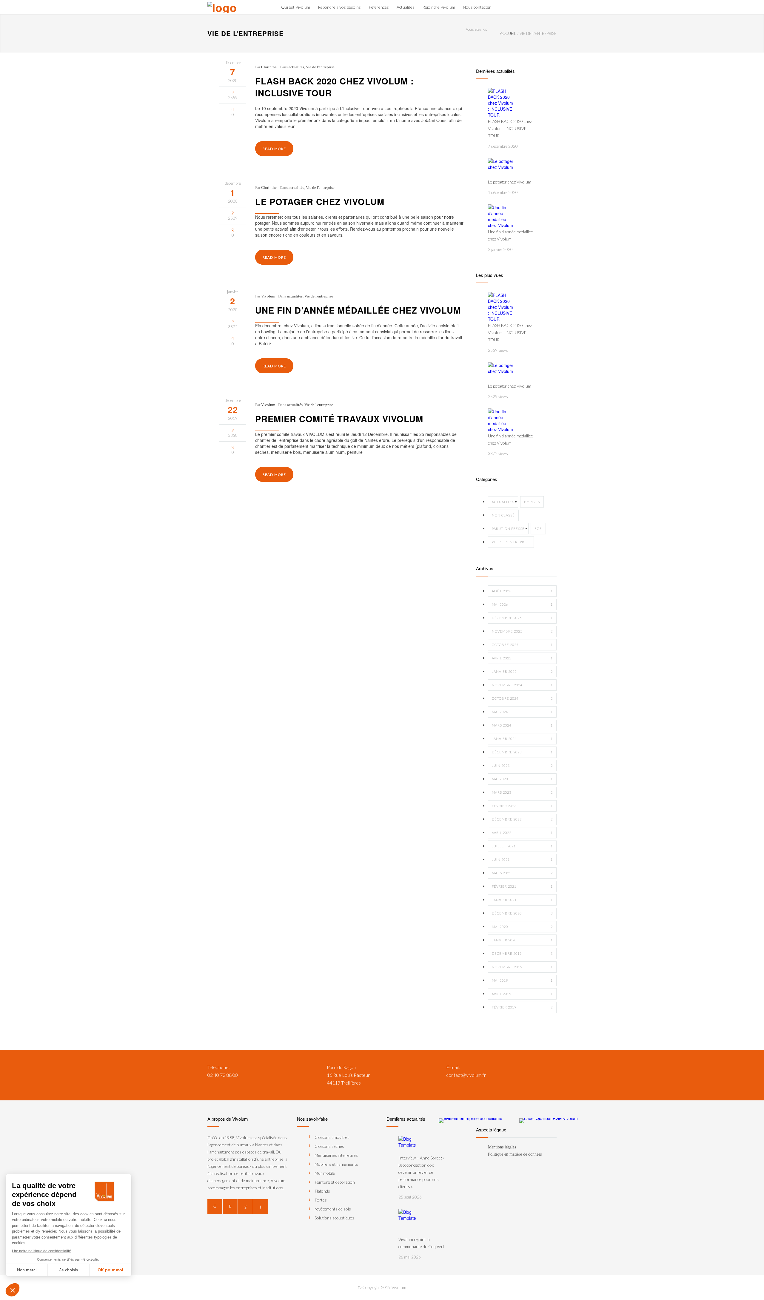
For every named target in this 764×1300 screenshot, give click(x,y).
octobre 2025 (522, 645)
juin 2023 (522, 765)
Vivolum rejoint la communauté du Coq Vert (421, 1243)
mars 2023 (522, 792)
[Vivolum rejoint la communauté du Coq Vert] (411, 1222)
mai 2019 (522, 980)
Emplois (532, 502)
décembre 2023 (522, 752)
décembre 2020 (522, 913)
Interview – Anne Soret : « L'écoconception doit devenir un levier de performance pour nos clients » (421, 1172)
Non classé (503, 515)
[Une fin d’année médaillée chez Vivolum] (501, 216)
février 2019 (522, 1007)
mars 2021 (522, 873)
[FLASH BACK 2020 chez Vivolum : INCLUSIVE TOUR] (501, 103)
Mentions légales (502, 1147)
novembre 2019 (522, 967)
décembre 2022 (522, 819)
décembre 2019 (522, 953)
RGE (538, 529)
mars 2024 (522, 725)
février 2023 (522, 806)
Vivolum (268, 296)
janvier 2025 (522, 671)
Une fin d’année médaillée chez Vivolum (358, 310)
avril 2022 (522, 833)
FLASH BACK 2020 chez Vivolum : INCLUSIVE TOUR (334, 87)
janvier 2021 (522, 900)
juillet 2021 (522, 846)
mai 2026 (522, 604)
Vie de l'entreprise (320, 67)
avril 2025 (522, 658)
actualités (296, 67)
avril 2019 (522, 994)
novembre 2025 (522, 631)
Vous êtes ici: (476, 29)
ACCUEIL (508, 33)
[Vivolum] (229, 7)
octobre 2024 (522, 698)
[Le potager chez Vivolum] (501, 168)
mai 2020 (522, 927)
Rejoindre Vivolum (438, 7)
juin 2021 (522, 859)
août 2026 (522, 591)
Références (379, 7)
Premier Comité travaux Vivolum (339, 418)
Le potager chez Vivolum (319, 201)
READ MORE (274, 148)
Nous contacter (477, 7)
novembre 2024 (522, 685)
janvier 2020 (522, 940)
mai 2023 (522, 779)
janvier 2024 (522, 739)
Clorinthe (269, 67)
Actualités (406, 7)
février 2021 (522, 886)
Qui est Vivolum (295, 7)
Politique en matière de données (515, 1154)
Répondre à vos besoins (339, 7)
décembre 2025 (522, 618)
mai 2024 (522, 712)
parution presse (508, 529)
